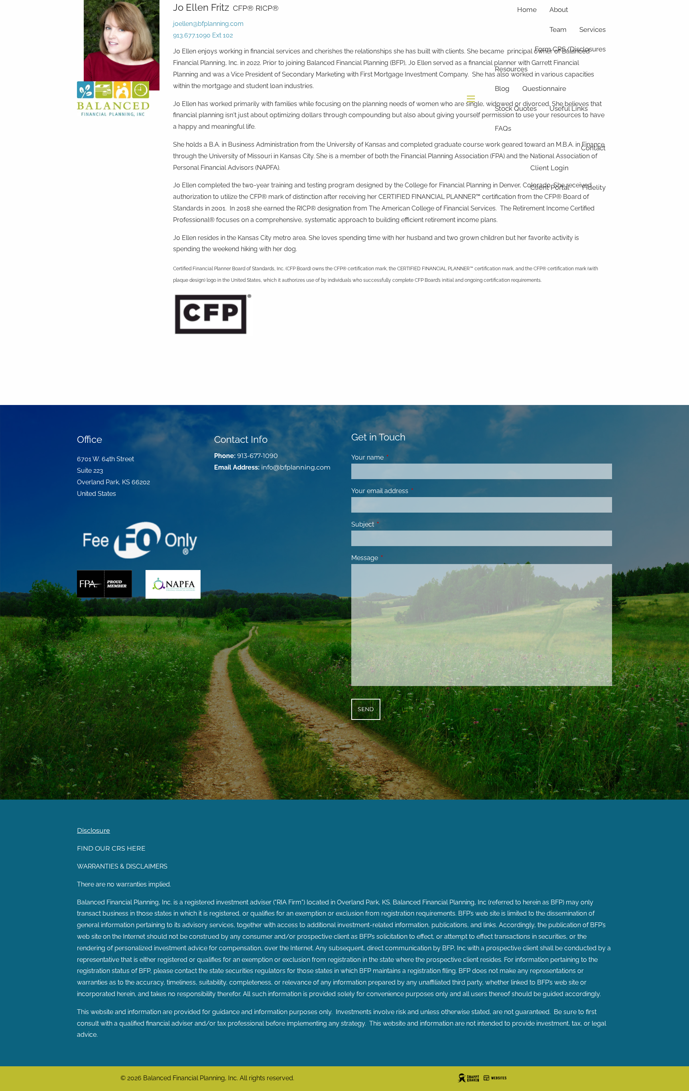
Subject (393, 524)
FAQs (503, 128)
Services (592, 29)
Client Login (549, 168)
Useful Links (568, 108)
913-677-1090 (257, 456)
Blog (502, 88)
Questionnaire (544, 88)
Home (527, 10)
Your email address (410, 491)
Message (395, 558)
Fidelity (594, 187)
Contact (593, 148)
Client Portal (549, 187)
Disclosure (93, 830)
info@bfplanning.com (296, 467)
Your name (398, 457)
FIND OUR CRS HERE (111, 848)
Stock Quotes (516, 108)
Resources (511, 69)
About (558, 10)
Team (558, 29)
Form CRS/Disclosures (570, 49)
